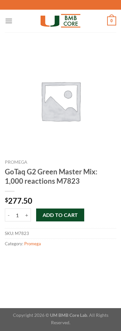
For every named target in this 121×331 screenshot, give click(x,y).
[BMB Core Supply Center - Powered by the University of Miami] (60, 21)
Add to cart (60, 215)
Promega (16, 162)
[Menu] (9, 21)
